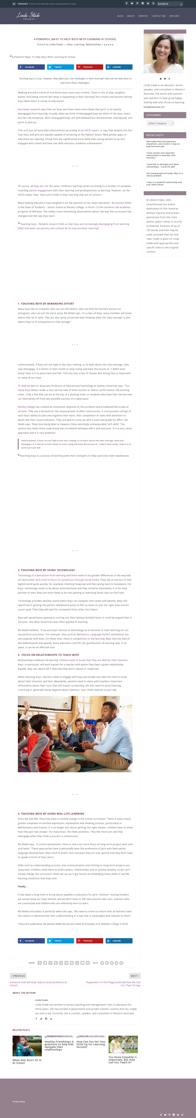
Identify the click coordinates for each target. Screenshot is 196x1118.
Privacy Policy (19, 1101)
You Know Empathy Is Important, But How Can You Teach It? (123, 1059)
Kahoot (120, 634)
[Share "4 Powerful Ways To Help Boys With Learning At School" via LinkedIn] (66, 963)
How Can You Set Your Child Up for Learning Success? (91, 1044)
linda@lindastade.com (154, 107)
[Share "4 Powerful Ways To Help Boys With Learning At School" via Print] (87, 963)
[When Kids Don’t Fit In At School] (27, 1046)
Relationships (93, 44)
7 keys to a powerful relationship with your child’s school (164, 183)
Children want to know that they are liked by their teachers (93, 660)
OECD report (92, 130)
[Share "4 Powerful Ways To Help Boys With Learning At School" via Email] (82, 963)
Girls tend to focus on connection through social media (67, 579)
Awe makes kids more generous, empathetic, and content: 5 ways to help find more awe (163, 143)
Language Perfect (100, 634)
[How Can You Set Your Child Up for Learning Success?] (91, 1037)
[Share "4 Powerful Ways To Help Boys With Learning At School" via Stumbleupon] (77, 963)
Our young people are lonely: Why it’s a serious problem (164, 174)
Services (143, 16)
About (131, 16)
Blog (120, 16)
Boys (70, 44)
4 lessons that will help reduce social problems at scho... (53, 4)
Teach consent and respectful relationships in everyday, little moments (160, 155)
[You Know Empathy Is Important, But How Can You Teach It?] (123, 1044)
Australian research (29, 109)
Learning (79, 44)
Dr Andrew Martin (28, 385)
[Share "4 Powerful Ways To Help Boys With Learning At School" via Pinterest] (61, 963)
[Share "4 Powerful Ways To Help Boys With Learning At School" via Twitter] (45, 963)
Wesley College (26, 406)
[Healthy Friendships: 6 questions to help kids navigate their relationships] (59, 1037)
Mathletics (83, 634)
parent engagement (40, 190)
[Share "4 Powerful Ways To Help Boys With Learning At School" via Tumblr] (55, 963)
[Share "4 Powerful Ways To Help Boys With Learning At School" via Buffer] (71, 963)
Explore (174, 16)
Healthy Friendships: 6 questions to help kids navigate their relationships (59, 1046)
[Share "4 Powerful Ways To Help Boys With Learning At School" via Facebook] (39, 963)
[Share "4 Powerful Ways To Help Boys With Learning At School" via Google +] (50, 963)
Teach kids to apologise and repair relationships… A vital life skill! (162, 165)
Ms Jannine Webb (121, 202)
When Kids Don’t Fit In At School (27, 1061)
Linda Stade (56, 44)
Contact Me (159, 16)
